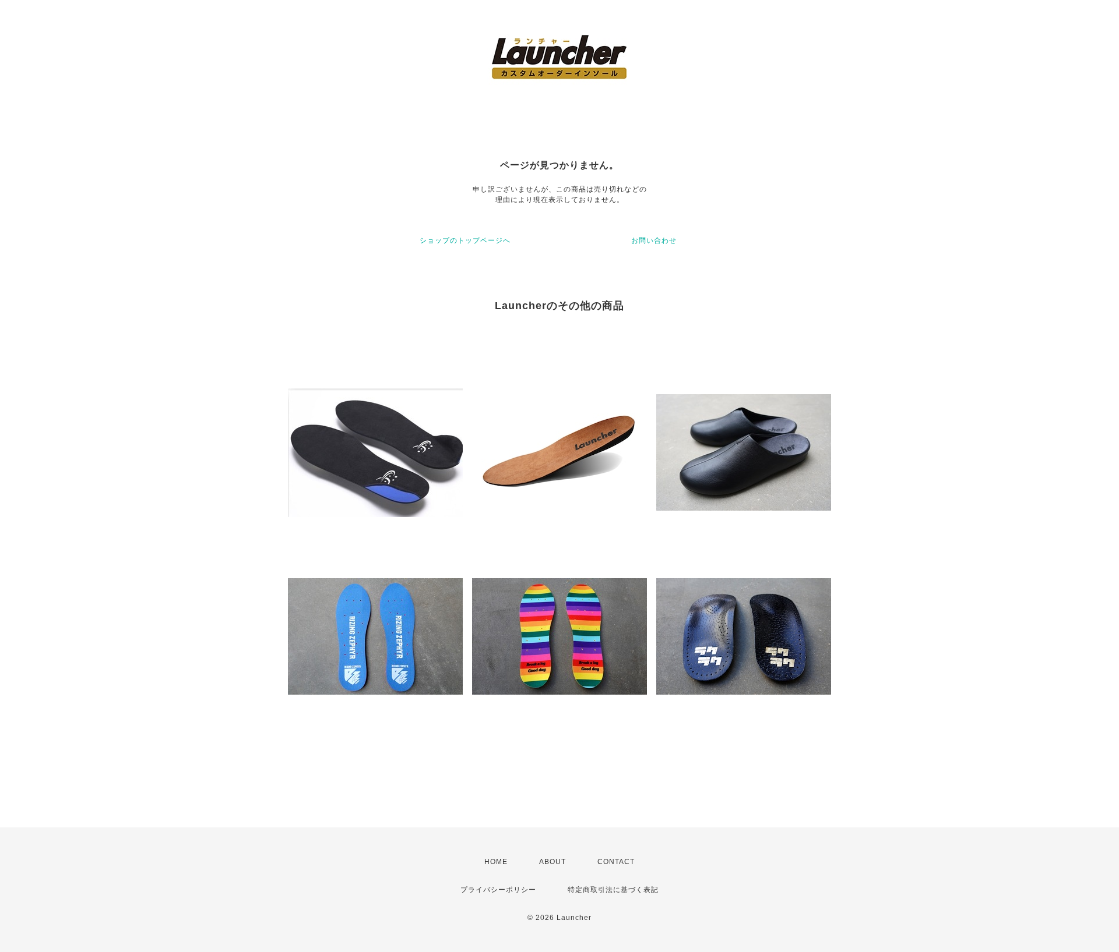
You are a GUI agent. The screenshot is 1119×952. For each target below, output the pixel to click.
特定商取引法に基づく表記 (613, 890)
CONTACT (616, 862)
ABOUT (552, 862)
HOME (496, 862)
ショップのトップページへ (465, 240)
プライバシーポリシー (498, 890)
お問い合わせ (654, 240)
